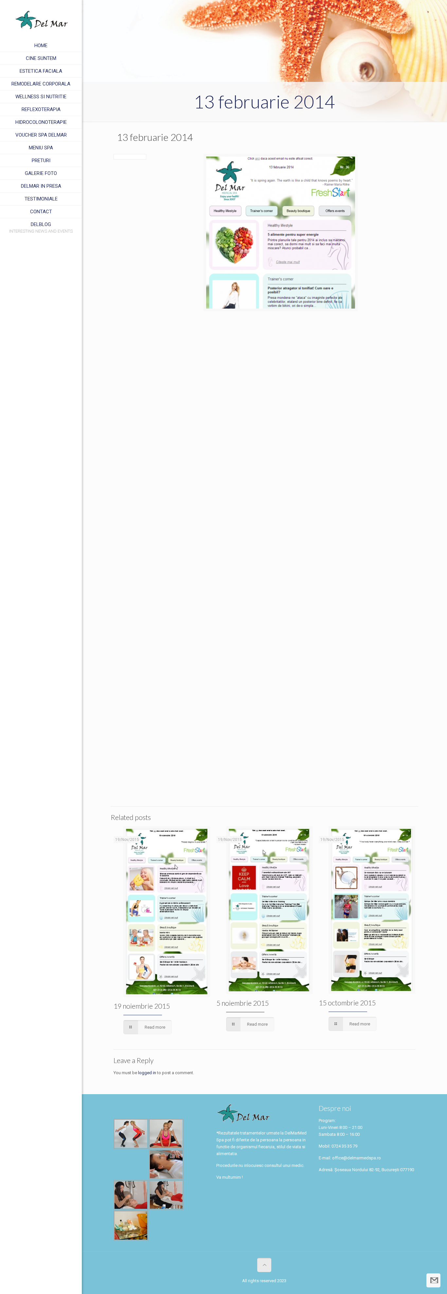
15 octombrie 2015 (347, 1003)
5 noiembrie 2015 (242, 1003)
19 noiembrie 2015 (142, 1006)
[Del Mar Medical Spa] (41, 19)
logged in (147, 1072)
